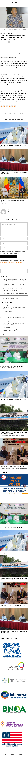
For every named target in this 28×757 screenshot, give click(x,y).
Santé (10, 33)
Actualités (3, 33)
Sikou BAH (10, 209)
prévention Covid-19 (18, 113)
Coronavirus (17, 111)
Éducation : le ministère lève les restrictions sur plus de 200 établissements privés (15, 289)
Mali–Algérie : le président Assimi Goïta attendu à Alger (13, 145)
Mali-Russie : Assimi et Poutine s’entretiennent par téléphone (12, 201)
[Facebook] (1, 106)
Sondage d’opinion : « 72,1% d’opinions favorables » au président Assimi (13, 173)
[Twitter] (7, 106)
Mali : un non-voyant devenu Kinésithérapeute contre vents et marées (14, 308)
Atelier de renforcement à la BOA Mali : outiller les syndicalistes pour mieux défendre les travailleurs (14, 280)
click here (5, 327)
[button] (26, 271)
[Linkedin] (10, 106)
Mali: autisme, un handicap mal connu (12, 313)
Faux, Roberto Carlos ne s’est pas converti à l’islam (15, 293)
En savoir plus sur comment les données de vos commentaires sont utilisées (13, 262)
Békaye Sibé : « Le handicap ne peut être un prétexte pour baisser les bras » (13, 329)
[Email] (15, 106)
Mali (23, 111)
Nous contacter (21, 754)
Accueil (5, 754)
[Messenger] (4, 106)
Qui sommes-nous (12, 754)
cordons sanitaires (8, 111)
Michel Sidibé (8, 113)
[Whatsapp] (12, 106)
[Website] (8, 212)
